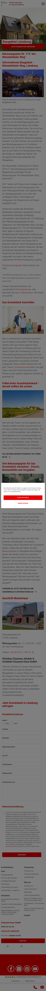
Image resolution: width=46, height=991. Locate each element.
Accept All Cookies (23, 497)
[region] (23, 495)
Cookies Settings (23, 503)
